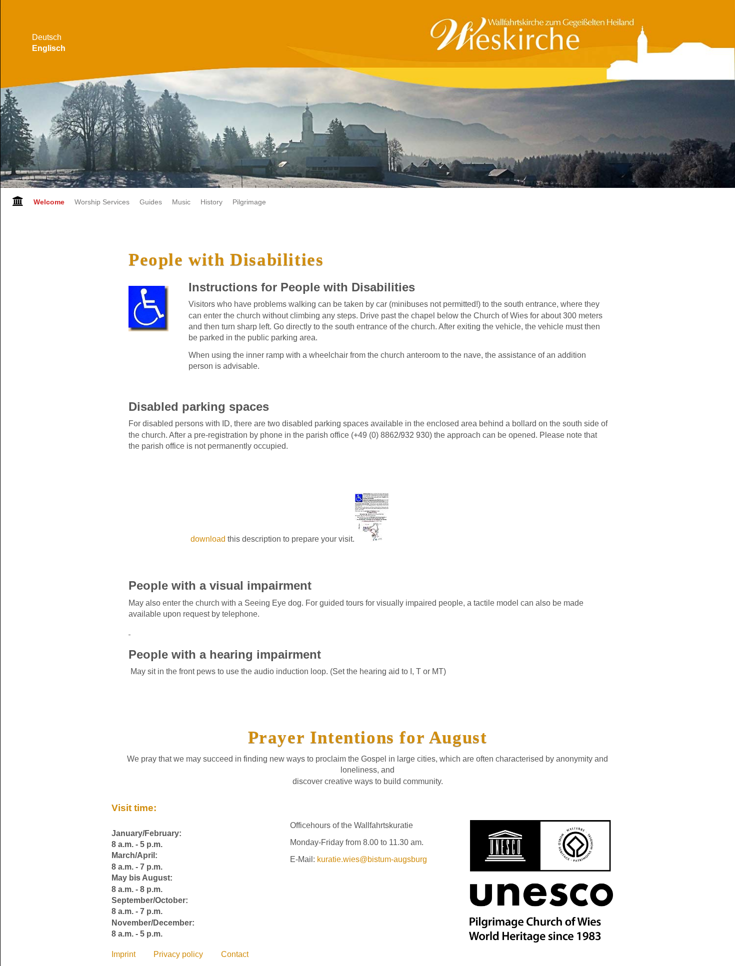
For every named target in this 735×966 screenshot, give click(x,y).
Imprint (124, 954)
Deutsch (47, 37)
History (211, 202)
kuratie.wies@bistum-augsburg (372, 859)
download (209, 539)
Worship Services (102, 202)
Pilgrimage (249, 202)
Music (181, 202)
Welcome (49, 202)
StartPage (14, 202)
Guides (151, 202)
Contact (234, 954)
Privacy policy (178, 954)
